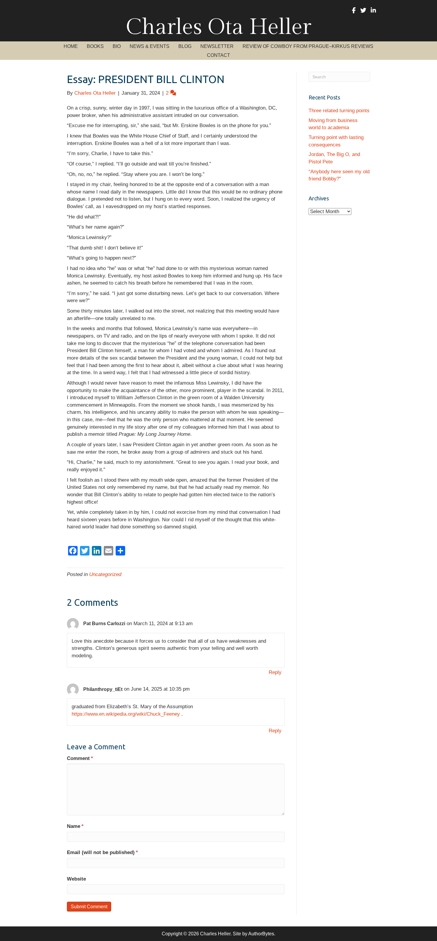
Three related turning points (339, 110)
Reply (275, 672)
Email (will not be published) (102, 852)
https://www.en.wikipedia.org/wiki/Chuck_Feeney (126, 714)
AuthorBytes (261, 933)
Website (76, 879)
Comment (80, 758)
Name (75, 826)
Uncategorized (105, 574)
